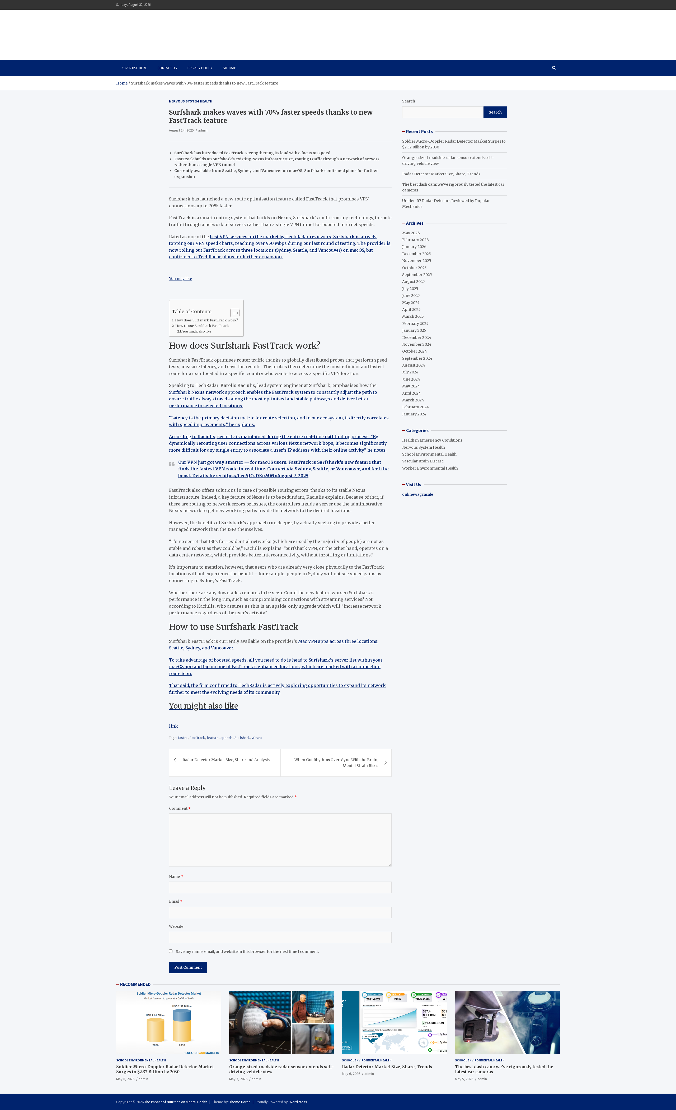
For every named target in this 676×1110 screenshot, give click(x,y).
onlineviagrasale (417, 494)
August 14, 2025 (181, 130)
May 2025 (411, 302)
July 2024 (410, 372)
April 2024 (411, 393)
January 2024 (414, 414)
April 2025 (411, 309)
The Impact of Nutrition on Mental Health (172, 32)
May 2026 (411, 233)
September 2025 (417, 274)
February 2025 (415, 323)
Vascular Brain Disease (423, 461)
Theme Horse (240, 1101)
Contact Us (167, 67)
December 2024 (416, 337)
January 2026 (414, 246)
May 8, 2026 (125, 1078)
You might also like (196, 331)
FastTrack (197, 737)
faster (183, 737)
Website (176, 926)
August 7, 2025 (292, 475)
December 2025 (416, 253)
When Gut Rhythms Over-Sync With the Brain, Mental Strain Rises (336, 762)
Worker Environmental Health (430, 468)
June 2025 (411, 295)
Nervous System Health (190, 101)
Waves (257, 737)
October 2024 (414, 351)
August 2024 (413, 365)
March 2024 (413, 400)
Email (175, 901)
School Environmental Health (429, 454)
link (173, 726)
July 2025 (410, 288)
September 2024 (417, 358)
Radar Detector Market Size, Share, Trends (441, 174)
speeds (226, 737)
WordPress (298, 1101)
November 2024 (416, 344)
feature (213, 737)
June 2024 (411, 379)
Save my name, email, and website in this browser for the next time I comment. (247, 951)
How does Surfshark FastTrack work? (206, 320)
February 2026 (415, 239)
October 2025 (414, 267)
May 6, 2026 (351, 1073)
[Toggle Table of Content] (232, 312)
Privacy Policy (199, 67)
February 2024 (415, 407)
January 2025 (414, 330)
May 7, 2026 (238, 1078)
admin (203, 130)
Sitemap (229, 67)
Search (408, 101)
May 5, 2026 (464, 1078)
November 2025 (416, 260)
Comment (180, 808)
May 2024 (411, 386)
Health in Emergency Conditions (432, 440)
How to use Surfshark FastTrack (202, 326)
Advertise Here (134, 67)
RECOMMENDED (135, 984)
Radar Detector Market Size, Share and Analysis (226, 759)
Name (176, 876)
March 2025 (413, 316)
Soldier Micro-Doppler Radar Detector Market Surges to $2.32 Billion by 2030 (165, 1069)
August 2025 (413, 281)
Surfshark (242, 737)
